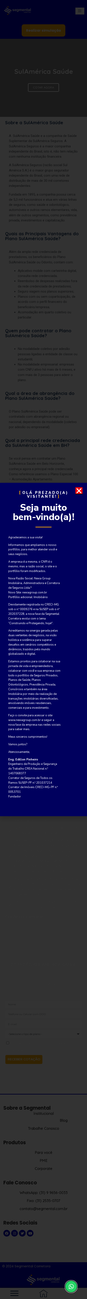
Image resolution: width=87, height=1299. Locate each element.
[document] (43, 649)
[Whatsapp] (71, 1286)
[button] (79, 490)
